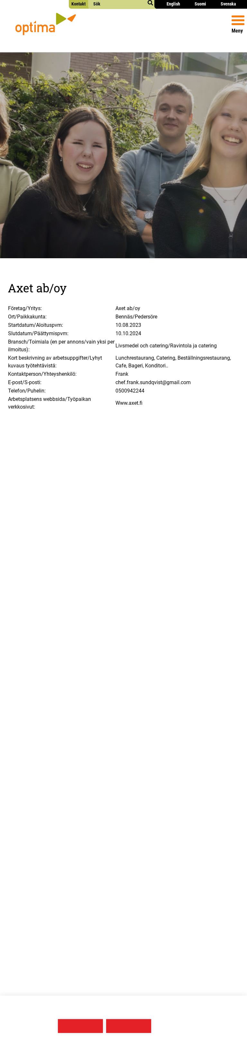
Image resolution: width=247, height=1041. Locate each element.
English (173, 3)
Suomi (200, 3)
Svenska (228, 3)
